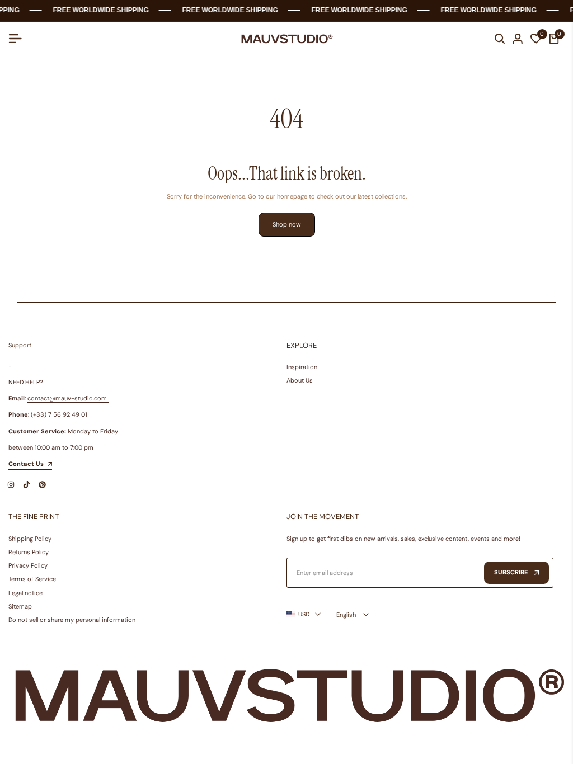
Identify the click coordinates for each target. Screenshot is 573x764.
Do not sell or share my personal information (71, 620)
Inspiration (301, 367)
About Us (299, 380)
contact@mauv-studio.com (67, 398)
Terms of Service (32, 579)
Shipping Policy (29, 539)
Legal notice (25, 593)
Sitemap (20, 606)
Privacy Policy (28, 565)
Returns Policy (28, 552)
